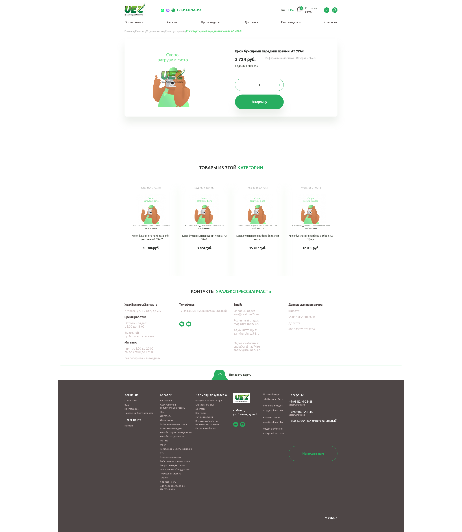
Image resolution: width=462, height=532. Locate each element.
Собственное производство (175, 461)
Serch (326, 10)
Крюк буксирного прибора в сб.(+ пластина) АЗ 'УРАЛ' (151, 229)
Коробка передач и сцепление (176, 432)
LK (334, 10)
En (287, 10)
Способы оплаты (204, 405)
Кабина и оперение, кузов (173, 424)
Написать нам (313, 453)
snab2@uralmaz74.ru (247, 350)
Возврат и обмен (306, 58)
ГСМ (162, 412)
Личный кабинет (204, 417)
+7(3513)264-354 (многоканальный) (203, 310)
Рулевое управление (171, 457)
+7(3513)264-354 (300, 420)
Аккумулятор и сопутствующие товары (172, 406)
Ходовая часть (168, 482)
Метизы (164, 440)
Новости (129, 425)
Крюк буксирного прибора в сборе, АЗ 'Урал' (310, 229)
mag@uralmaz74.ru (246, 323)
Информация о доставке (280, 58)
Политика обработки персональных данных (207, 422)
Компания (131, 395)
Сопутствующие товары (173, 465)
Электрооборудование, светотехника (172, 487)
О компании (133, 22)
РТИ (162, 453)
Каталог (172, 22)
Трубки (164, 477)
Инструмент (166, 420)
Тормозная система (170, 473)
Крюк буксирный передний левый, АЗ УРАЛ (204, 229)
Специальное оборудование (175, 469)
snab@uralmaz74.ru (247, 346)
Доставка (251, 22)
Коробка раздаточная (172, 436)
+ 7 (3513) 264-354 (188, 10)
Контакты (330, 22)
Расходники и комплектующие (176, 449)
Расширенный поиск (206, 428)
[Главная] (139, 10)
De (292, 10)
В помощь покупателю (211, 395)
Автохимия (166, 400)
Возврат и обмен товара (208, 400)
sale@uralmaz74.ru (246, 314)
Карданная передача (171, 428)
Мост (163, 445)
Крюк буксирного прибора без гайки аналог (257, 229)
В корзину (259, 102)
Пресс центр (133, 419)
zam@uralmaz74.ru (246, 333)
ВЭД (127, 405)
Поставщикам (291, 22)
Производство (211, 22)
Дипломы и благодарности (139, 413)
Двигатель (165, 416)
